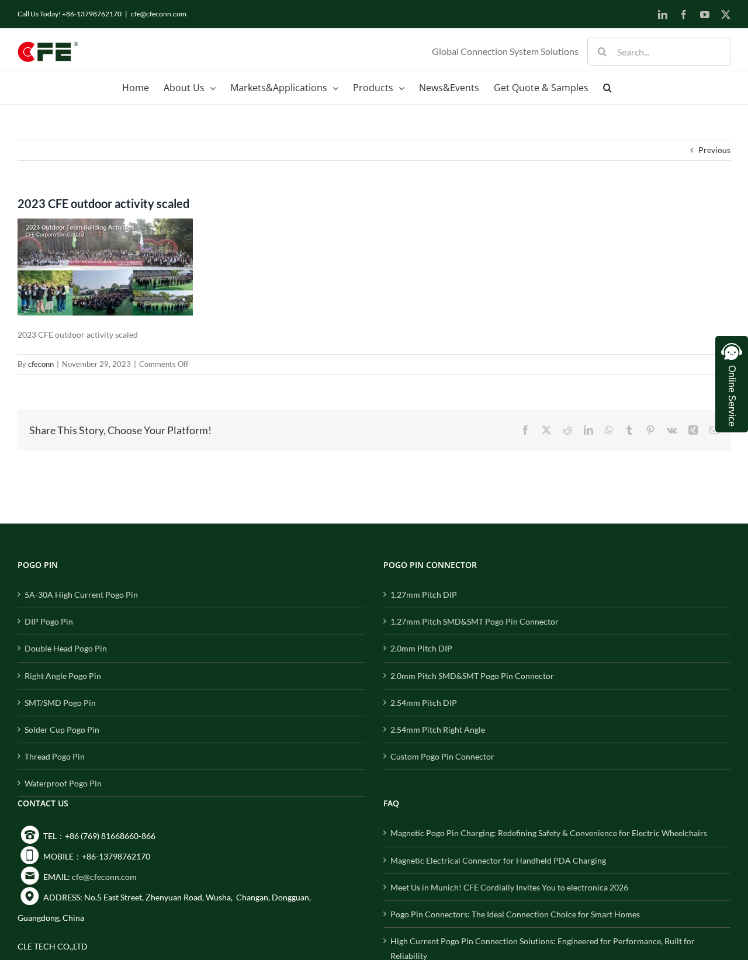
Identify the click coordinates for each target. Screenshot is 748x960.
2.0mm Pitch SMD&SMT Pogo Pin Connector (472, 676)
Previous (714, 150)
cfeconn (41, 364)
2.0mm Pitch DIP (421, 648)
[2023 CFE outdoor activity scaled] (105, 226)
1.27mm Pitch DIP (423, 594)
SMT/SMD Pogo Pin (60, 703)
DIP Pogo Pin (49, 621)
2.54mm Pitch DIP (423, 703)
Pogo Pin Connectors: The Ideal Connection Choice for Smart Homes (515, 914)
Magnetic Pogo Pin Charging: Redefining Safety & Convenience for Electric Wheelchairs (548, 833)
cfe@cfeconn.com (158, 13)
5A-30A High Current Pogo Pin (81, 594)
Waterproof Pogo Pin (63, 783)
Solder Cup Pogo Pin (62, 729)
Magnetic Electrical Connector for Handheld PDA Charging (498, 860)
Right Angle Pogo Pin (63, 676)
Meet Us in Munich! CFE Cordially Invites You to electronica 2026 (509, 887)
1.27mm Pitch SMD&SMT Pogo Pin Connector (474, 621)
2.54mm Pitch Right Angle (437, 729)
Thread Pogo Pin (55, 756)
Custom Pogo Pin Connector (442, 756)
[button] (607, 87)
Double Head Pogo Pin (66, 648)
